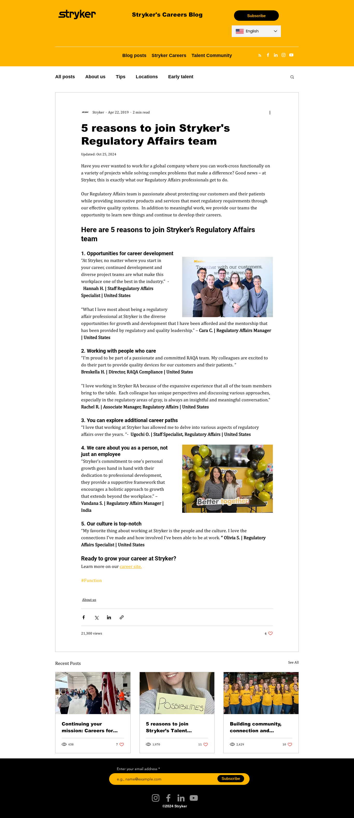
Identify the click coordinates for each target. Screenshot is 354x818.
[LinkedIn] (181, 798)
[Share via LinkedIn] (109, 617)
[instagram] (283, 55)
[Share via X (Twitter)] (96, 617)
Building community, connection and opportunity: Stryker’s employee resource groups (258, 727)
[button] (292, 77)
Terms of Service (155, 813)
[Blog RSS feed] (259, 55)
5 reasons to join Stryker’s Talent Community (167, 727)
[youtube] (291, 55)
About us (95, 76)
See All (293, 662)
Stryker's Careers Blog (167, 14)
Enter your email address (137, 769)
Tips (120, 76)
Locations (147, 76)
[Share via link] (121, 617)
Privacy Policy (198, 813)
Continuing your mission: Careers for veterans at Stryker (87, 727)
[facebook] (268, 55)
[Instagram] (156, 798)
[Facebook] (168, 798)
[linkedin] (275, 55)
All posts (65, 76)
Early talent (180, 76)
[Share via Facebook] (83, 617)
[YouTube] (194, 798)
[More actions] (270, 112)
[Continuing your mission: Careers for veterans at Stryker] (92, 693)
